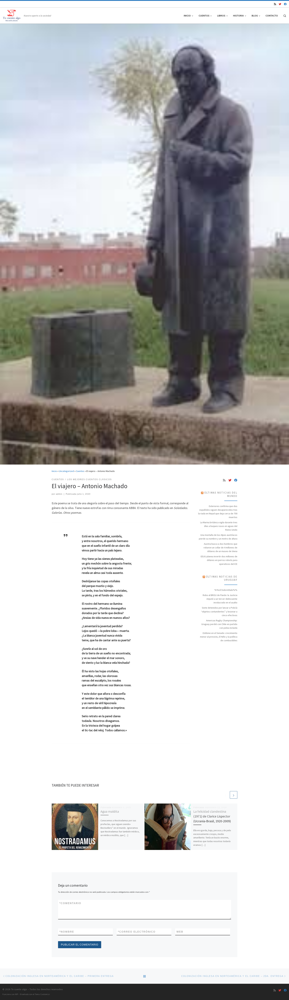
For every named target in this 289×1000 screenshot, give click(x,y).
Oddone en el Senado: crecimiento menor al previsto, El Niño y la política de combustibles (218, 637)
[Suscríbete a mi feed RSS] (275, 4)
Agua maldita (110, 811)
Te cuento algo (19, 989)
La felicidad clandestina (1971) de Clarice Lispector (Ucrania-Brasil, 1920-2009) (212, 816)
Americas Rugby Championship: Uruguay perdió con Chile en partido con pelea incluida (219, 624)
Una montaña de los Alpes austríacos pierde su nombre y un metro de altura (218, 536)
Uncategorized (66, 471)
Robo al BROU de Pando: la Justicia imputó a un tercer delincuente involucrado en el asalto (220, 599)
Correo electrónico (137, 931)
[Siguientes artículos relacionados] (233, 795)
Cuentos (80, 471)
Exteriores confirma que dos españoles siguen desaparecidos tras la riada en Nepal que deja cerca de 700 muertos (217, 512)
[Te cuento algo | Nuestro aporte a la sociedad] (12, 15)
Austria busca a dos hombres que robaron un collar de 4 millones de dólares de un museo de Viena (220, 547)
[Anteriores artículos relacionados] (225, 795)
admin (59, 494)
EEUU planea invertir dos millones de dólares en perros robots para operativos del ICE (219, 560)
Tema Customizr (42, 994)
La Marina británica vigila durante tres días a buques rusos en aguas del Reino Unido (218, 526)
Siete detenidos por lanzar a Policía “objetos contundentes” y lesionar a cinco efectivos (219, 611)
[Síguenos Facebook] (285, 4)
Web (179, 931)
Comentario (70, 903)
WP (16, 994)
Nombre (66, 931)
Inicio (54, 471)
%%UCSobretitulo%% (225, 589)
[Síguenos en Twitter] (280, 4)
